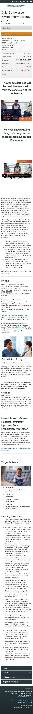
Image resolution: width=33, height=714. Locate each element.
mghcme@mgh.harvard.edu (23, 700)
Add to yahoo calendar (24, 70)
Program (6, 668)
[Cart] (27, 3)
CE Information (8, 677)
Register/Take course (10, 682)
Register (22, 1)
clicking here (19, 327)
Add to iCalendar (27, 70)
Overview (6, 28)
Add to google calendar (22, 70)
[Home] (16, 5)
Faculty (5, 673)
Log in (15, 1)
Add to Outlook (29, 70)
